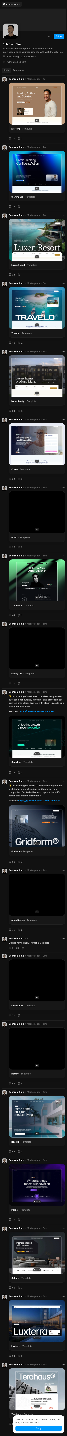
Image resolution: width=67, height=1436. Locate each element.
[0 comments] (19, 206)
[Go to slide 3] (38, 753)
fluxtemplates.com (16, 62)
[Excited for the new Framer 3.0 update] (33, 943)
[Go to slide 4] (39, 1201)
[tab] (6, 70)
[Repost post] (22, 948)
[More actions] (49, 36)
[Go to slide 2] (37, 120)
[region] (37, 104)
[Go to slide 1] (36, 120)
